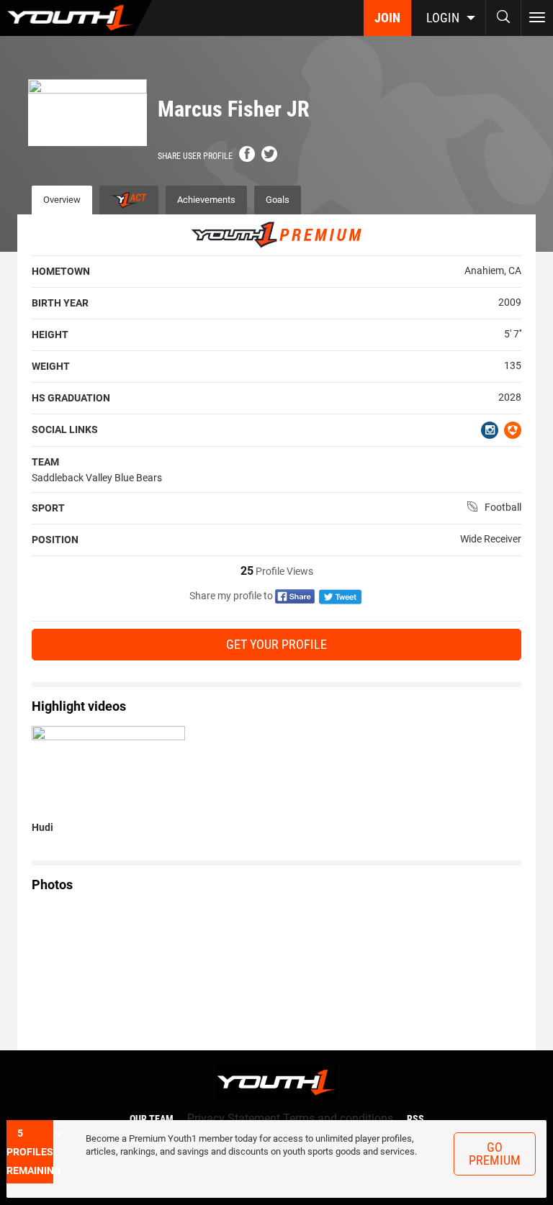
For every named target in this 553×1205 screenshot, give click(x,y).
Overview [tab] (62, 199)
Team (45, 462)
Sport (48, 508)
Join (387, 17)
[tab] (128, 200)
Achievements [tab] (206, 199)
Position (55, 539)
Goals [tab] (277, 199)
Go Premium (495, 1154)
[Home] (76, 18)
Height (50, 334)
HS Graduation (71, 398)
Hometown (61, 271)
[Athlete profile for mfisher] (87, 968)
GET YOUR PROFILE (276, 644)
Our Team (152, 1118)
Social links (65, 429)
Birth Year (60, 303)
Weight (51, 366)
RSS (415, 1118)
